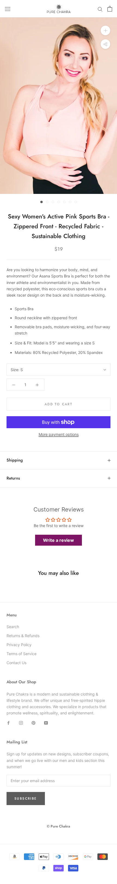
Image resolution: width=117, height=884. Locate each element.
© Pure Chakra (58, 826)
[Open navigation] (7, 9)
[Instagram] (21, 722)
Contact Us (16, 662)
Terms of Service (21, 653)
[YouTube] (46, 722)
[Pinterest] (33, 722)
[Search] (100, 9)
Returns (13, 478)
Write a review (58, 540)
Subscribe (25, 798)
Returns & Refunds (23, 635)
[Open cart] (109, 8)
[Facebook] (8, 722)
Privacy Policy (19, 644)
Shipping (15, 460)
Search (13, 626)
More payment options (59, 434)
